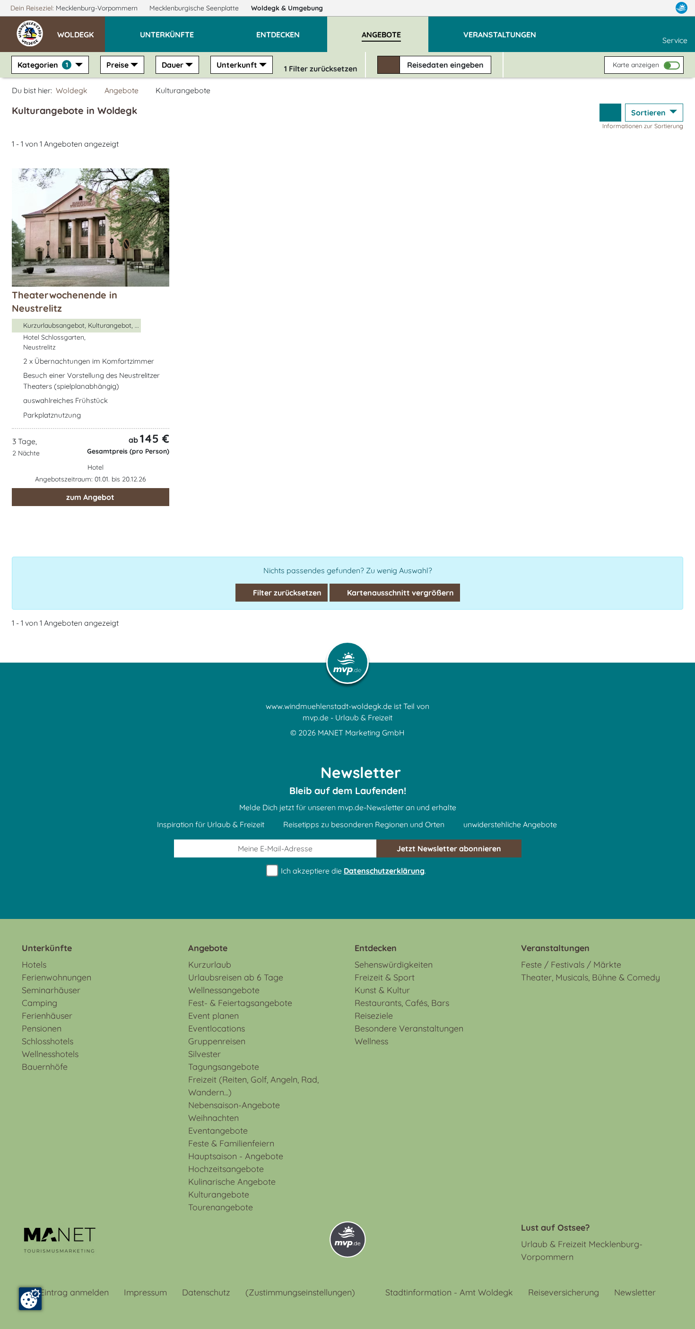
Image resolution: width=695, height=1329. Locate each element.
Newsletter (635, 1292)
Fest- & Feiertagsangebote (240, 1002)
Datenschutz (206, 1292)
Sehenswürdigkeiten (394, 964)
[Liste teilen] (610, 113)
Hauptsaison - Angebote (235, 1156)
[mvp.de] (681, 8)
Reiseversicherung (563, 1292)
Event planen (213, 1015)
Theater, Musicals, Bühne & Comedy (590, 977)
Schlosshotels (47, 1041)
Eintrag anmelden (74, 1292)
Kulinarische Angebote (232, 1181)
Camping (39, 1002)
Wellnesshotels (50, 1054)
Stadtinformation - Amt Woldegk (449, 1292)
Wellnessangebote (224, 990)
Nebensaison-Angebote (234, 1105)
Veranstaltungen (555, 948)
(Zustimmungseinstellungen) (300, 1292)
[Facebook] (640, 8)
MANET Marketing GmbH (361, 732)
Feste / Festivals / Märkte (571, 964)
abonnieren (449, 848)
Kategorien (42, 65)
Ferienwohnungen (56, 977)
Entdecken (376, 948)
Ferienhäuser (47, 1015)
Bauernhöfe (45, 1066)
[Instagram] (661, 8)
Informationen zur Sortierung (642, 126)
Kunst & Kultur (382, 990)
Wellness (371, 1041)
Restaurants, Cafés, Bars (402, 1002)
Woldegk (287, 8)
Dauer (172, 65)
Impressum (145, 1292)
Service (674, 40)
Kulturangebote (218, 1194)
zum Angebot (90, 497)
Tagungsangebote (223, 1066)
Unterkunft (237, 65)
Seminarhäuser (51, 990)
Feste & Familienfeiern (231, 1143)
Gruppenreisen (216, 1041)
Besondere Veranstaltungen (409, 1028)
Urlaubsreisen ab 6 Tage (235, 977)
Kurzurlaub (209, 964)
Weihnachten (213, 1117)
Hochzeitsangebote (226, 1168)
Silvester (204, 1054)
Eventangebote (218, 1130)
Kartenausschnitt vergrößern (399, 592)
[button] (81, 30)
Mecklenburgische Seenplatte (195, 8)
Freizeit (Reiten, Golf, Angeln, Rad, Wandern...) (253, 1086)
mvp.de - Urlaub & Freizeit (347, 717)
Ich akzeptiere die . (352, 870)
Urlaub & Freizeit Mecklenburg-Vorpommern (582, 1250)
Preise (117, 65)
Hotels (34, 964)
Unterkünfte (47, 948)
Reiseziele (374, 1015)
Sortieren (649, 112)
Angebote (121, 90)
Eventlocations (216, 1028)
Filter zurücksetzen (286, 592)
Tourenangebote (220, 1207)
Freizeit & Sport (385, 977)
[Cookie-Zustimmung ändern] (30, 1298)
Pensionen (41, 1028)
